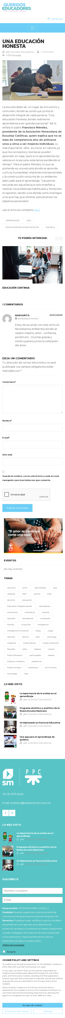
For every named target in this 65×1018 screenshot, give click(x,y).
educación (27, 600)
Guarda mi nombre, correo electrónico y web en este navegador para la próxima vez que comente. (30, 478)
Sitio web (7, 455)
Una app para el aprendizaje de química (37, 738)
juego (50, 630)
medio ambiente (51, 643)
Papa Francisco (14, 667)
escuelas (11, 618)
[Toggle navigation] (32, 28)
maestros (11, 643)
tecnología (12, 673)
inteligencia (43, 624)
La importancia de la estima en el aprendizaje (38, 695)
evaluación (45, 618)
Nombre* (7, 421)
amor (24, 588)
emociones (12, 612)
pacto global (35, 655)
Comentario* (9, 382)
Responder (56, 315)
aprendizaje (13, 220)
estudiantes (27, 618)
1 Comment (47, 52)
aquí (37, 210)
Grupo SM (25, 624)
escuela (50, 227)
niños (24, 649)
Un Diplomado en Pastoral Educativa (40, 722)
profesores (33, 667)
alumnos (11, 588)
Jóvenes (11, 637)
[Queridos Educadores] (31, 7)
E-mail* (6, 438)
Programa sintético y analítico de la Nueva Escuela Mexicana (40, 709)
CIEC (29, 220)
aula (55, 588)
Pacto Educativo (14, 655)
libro (38, 637)
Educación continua (16, 288)
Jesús (38, 630)
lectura (25, 637)
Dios (49, 594)
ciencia (37, 594)
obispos (37, 649)
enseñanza (30, 612)
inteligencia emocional (18, 630)
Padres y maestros (16, 661)
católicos (11, 594)
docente (11, 600)
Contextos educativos (17, 281)
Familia (10, 624)
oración (51, 649)
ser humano (50, 667)
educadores (44, 606)
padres (51, 655)
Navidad (11, 649)
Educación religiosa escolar (22, 227)
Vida (26, 673)
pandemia (36, 661)
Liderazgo (51, 637)
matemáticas (29, 643)
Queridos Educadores (22, 52)
